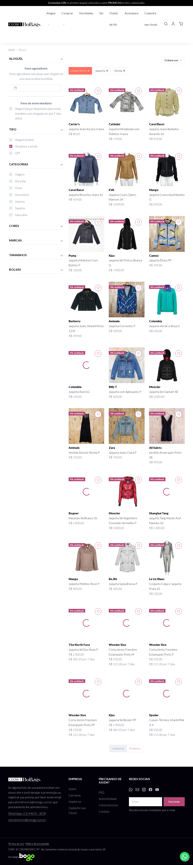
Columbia (155, 321)
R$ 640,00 (155, 331)
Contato (104, 811)
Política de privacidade (37, 843)
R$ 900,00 (75, 588)
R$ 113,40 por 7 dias (162, 734)
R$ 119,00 (115, 138)
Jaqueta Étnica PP (160, 260)
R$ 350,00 (155, 729)
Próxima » (135, 748)
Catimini (114, 124)
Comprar (67, 13)
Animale (114, 321)
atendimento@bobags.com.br (33, 802)
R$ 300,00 (115, 396)
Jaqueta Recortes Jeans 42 (86, 194)
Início (11, 49)
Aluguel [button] (16, 58)
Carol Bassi (156, 124)
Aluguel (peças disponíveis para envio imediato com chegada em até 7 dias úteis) (38, 113)
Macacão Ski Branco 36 (83, 518)
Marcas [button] (15, 240)
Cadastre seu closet (150, 18)
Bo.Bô (113, 579)
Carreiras (75, 795)
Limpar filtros (78, 70)
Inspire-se (75, 801)
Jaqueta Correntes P (122, 326)
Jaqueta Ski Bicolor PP (122, 720)
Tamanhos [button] (18, 255)
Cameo (154, 255)
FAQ (101, 792)
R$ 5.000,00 (157, 396)
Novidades (86, 13)
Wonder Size (117, 644)
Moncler (154, 387)
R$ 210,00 (75, 457)
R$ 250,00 (115, 659)
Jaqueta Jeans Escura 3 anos (86, 129)
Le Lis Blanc (157, 579)
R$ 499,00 (75, 335)
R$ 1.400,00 (157, 528)
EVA (111, 190)
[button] (165, 24)
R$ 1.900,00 (116, 270)
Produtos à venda (26, 146)
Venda (118, 70)
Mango (154, 190)
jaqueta (100, 70)
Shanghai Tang (158, 513)
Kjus (112, 255)
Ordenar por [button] (171, 60)
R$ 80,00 (74, 134)
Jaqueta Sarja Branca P (123, 584)
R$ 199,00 (155, 265)
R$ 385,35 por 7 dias (82, 659)
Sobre (72, 789)
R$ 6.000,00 (76, 523)
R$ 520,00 (155, 593)
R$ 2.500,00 (76, 654)
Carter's (74, 124)
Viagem (20, 174)
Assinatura (131, 13)
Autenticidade (108, 798)
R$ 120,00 (75, 270)
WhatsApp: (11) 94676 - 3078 (27, 813)
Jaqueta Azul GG (79, 391)
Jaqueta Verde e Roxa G (164, 326)
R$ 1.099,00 (116, 204)
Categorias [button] (18, 164)
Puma (72, 255)
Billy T (113, 387)
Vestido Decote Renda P (84, 452)
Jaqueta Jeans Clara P (122, 452)
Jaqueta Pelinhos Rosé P (84, 584)
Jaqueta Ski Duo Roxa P (83, 649)
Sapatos (20, 208)
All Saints (155, 447)
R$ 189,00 (115, 331)
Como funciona (108, 805)
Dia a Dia (20, 181)
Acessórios (22, 194)
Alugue (50, 13)
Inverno (20, 201)
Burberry (74, 321)
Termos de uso (16, 843)
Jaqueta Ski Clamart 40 (163, 391)
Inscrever (174, 801)
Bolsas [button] (15, 269)
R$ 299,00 (155, 204)
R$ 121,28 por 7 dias (122, 664)
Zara (112, 447)
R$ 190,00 (115, 457)
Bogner (74, 513)
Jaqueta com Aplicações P (125, 391)
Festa (18, 188)
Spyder (154, 715)
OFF (17, 153)
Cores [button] (14, 226)
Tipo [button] (12, 129)
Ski (101, 13)
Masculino (21, 215)
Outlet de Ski (113, 18)
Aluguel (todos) (24, 139)
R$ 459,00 (155, 138)
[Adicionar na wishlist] (98, 91)
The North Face (79, 644)
